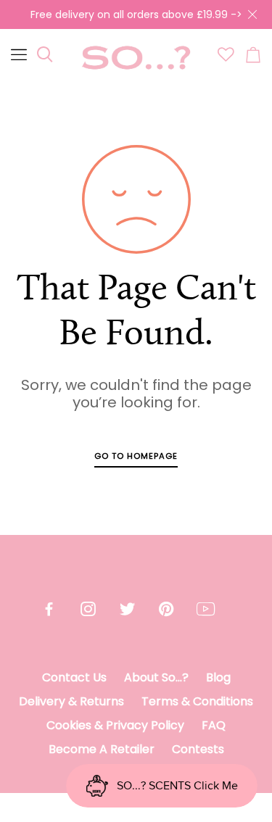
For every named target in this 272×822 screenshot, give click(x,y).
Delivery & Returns (71, 701)
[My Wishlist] (225, 58)
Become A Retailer (101, 749)
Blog (218, 677)
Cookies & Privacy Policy (115, 725)
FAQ (214, 725)
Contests (198, 749)
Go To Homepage (136, 456)
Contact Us (74, 677)
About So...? (156, 677)
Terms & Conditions (197, 701)
